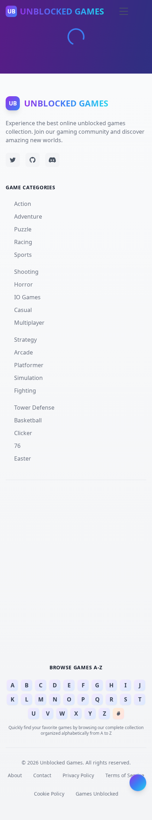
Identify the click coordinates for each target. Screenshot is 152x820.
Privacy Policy (78, 775)
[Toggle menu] (124, 11)
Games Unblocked (97, 793)
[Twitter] (13, 160)
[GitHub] (32, 160)
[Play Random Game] (137, 783)
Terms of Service (124, 775)
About (15, 775)
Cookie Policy (49, 793)
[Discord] (52, 160)
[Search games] (110, 11)
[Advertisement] (76, 571)
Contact (42, 775)
